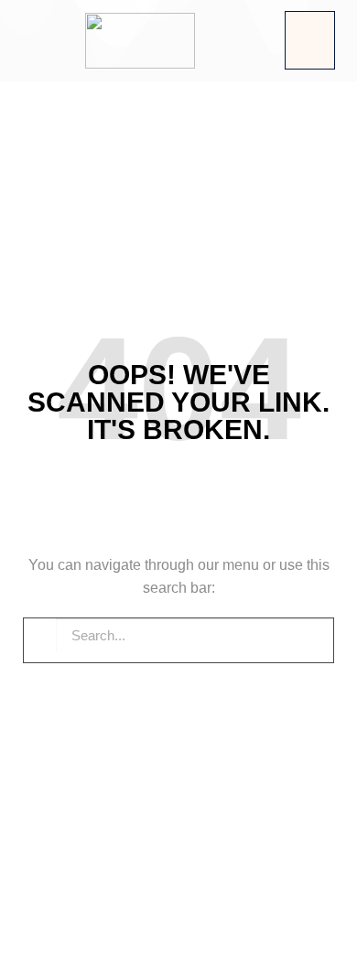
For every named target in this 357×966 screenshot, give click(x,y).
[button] (310, 40)
